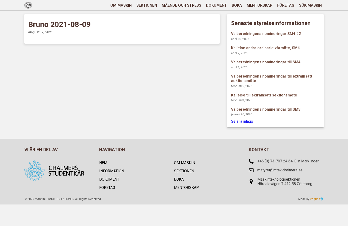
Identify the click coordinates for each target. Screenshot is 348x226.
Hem (103, 163)
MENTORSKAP (259, 5)
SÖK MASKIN (310, 5)
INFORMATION (111, 171)
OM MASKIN (121, 5)
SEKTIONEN (146, 5)
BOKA (237, 5)
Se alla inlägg (242, 121)
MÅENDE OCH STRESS (181, 5)
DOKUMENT (216, 5)
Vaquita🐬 (317, 199)
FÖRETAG (285, 5)
